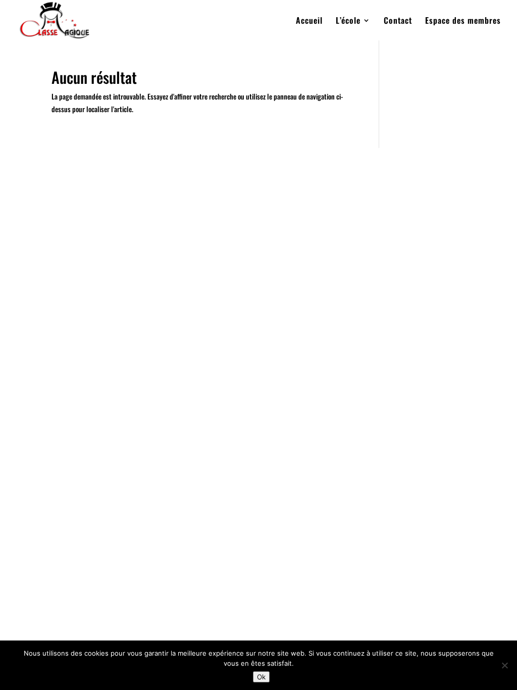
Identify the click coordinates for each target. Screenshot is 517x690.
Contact (398, 21)
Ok (261, 677)
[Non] (504, 665)
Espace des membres (463, 21)
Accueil (309, 21)
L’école (348, 21)
